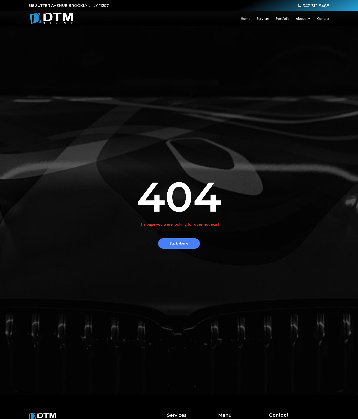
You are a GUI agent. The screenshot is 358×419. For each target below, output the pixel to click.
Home (245, 18)
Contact (323, 18)
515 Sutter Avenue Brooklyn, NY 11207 (69, 5)
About (301, 18)
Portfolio (283, 18)
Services (263, 18)
